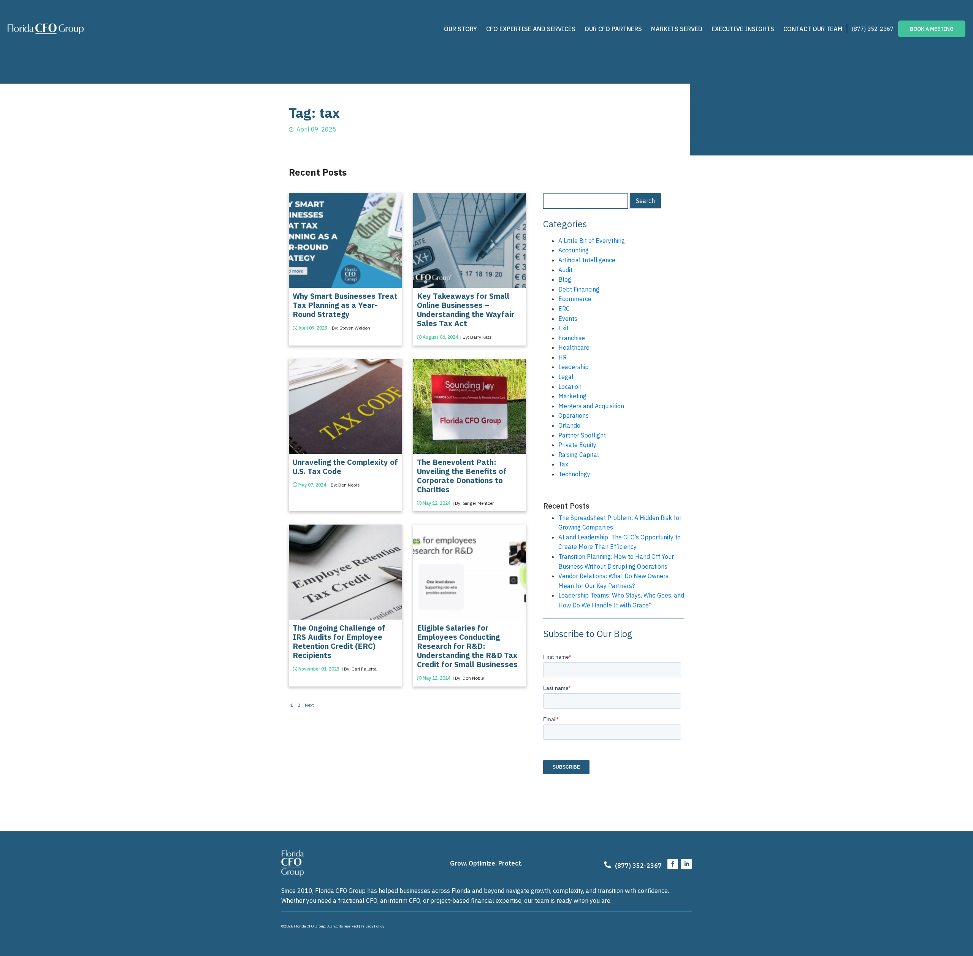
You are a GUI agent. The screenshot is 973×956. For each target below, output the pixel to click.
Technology (574, 474)
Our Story (460, 29)
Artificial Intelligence (586, 260)
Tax (563, 464)
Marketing (572, 396)
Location (570, 386)
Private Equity (577, 445)
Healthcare (574, 347)
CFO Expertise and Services (530, 29)
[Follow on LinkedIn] (686, 864)
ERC (564, 308)
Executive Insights (743, 29)
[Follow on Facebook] (672, 864)
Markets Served (676, 29)
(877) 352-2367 (873, 28)
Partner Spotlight (582, 435)
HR (562, 357)
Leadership (573, 367)
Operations (573, 415)
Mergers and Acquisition (591, 406)
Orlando (569, 425)
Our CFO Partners (613, 29)
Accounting (573, 250)
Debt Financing (578, 289)
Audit (565, 270)
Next (309, 705)
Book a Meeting (932, 28)
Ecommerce (574, 299)
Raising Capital (578, 454)
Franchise (571, 338)
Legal (566, 376)
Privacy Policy (372, 926)
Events (567, 318)
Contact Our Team (812, 29)
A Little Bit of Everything (591, 240)
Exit (563, 328)
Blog (564, 279)
